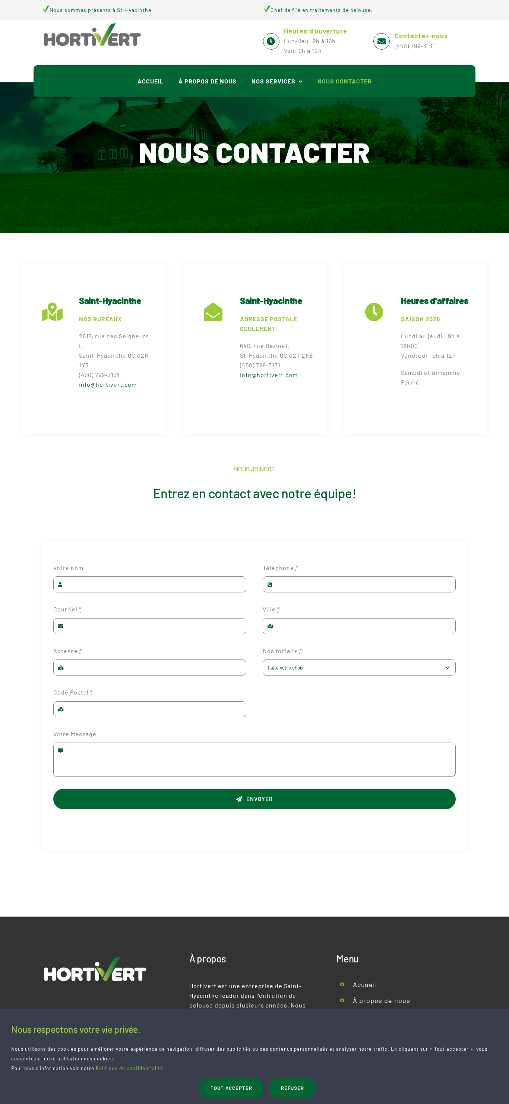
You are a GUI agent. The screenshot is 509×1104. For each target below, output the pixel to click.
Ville (271, 609)
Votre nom (68, 567)
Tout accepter (231, 1088)
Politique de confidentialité (129, 1068)
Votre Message (75, 733)
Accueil (365, 984)
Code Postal (73, 692)
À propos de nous (381, 1000)
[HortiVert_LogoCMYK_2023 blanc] (95, 956)
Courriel (67, 609)
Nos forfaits (282, 650)
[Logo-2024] (92, 22)
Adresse (67, 650)
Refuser (292, 1088)
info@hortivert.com (108, 384)
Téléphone (280, 567)
